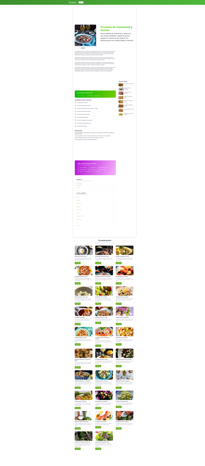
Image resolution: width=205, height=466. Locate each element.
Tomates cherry (79, 203)
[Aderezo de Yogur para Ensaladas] (83, 415)
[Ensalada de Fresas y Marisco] (124, 270)
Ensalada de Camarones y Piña (81, 276)
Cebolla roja (78, 206)
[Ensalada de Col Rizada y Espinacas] (83, 436)
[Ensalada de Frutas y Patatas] (124, 331)
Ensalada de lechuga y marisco (122, 296)
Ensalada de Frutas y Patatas (122, 337)
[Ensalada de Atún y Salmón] (104, 415)
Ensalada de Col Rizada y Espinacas (82, 442)
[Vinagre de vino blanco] (113, 216)
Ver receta (78, 283)
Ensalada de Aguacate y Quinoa (122, 256)
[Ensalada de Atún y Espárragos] (124, 311)
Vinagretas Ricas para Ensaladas (122, 381)
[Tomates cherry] (113, 203)
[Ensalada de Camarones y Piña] (83, 270)
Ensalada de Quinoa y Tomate (101, 317)
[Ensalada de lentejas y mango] (104, 353)
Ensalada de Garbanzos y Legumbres (82, 381)
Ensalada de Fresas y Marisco (122, 276)
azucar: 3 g (89, 171)
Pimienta (77, 225)
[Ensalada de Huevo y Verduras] (104, 375)
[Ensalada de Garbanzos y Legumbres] (83, 375)
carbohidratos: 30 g (102, 169)
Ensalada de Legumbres (80, 317)
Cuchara (77, 187)
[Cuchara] (113, 187)
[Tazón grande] (113, 183)
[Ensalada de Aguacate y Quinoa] (124, 250)
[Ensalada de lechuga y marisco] (124, 291)
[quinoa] (113, 197)
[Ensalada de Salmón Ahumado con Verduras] (104, 331)
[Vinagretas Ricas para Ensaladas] (124, 375)
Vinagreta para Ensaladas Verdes (102, 442)
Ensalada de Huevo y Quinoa (81, 256)
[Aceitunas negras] (113, 209)
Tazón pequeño (79, 185)
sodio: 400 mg (92, 169)
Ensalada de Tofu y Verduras (101, 296)
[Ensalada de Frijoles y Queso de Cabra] (124, 353)
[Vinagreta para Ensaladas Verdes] (104, 436)
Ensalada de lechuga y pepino (122, 401)
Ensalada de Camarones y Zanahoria (102, 276)
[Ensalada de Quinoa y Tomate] (104, 311)
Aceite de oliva (78, 219)
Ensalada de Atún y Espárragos (122, 317)
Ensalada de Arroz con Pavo (80, 401)
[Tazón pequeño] (113, 185)
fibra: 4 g (81, 171)
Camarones (78, 200)
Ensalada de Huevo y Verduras (101, 381)
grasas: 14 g (93, 167)
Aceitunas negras (79, 209)
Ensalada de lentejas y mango (101, 359)
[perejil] (113, 213)
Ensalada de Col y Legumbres (101, 401)
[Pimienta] (113, 225)
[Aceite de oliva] (113, 219)
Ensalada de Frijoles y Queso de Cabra (124, 359)
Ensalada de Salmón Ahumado (122, 421)
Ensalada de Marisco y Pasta (80, 337)
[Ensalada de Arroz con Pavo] (83, 395)
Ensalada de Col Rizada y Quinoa (102, 256)
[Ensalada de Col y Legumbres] (104, 395)
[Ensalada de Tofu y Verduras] (104, 291)
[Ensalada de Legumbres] (83, 311)
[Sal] (113, 222)
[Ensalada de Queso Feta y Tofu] (83, 291)
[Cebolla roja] (113, 206)
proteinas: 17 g (98, 171)
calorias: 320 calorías (83, 167)
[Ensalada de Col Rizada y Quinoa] (104, 250)
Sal (76, 222)
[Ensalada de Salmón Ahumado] (124, 415)
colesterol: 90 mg (82, 169)
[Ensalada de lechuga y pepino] (124, 395)
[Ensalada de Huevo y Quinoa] (83, 250)
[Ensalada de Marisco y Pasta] (83, 331)
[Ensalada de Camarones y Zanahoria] (104, 270)
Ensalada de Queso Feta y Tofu (81, 296)
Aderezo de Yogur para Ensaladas (82, 421)
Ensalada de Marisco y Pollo (129, 109)
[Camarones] (113, 200)
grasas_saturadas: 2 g (103, 167)
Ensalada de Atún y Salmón (101, 421)
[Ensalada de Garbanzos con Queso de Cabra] (83, 353)
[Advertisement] (105, 15)
